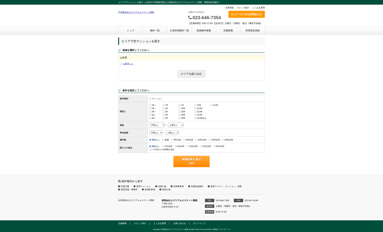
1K (182, 105)
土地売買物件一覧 (179, 30)
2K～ (154, 108)
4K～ (154, 115)
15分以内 (206, 146)
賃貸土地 (166, 189)
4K (166, 115)
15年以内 (215, 140)
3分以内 (168, 146)
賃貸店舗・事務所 (129, 189)
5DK (183, 118)
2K (166, 108)
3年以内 (177, 140)
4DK (183, 115)
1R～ (154, 105)
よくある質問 (258, 7)
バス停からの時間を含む (163, 149)
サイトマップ (199, 223)
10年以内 (202, 140)
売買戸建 (125, 186)
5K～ (154, 118)
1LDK (215, 105)
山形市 (128, 63)
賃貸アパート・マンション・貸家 (226, 186)
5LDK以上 (201, 118)
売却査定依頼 (252, 30)
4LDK (199, 115)
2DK (183, 108)
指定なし (156, 140)
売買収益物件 (197, 186)
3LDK (199, 111)
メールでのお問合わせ (248, 14)
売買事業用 (178, 186)
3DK (183, 111)
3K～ (154, 111)
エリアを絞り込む (191, 73)
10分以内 (193, 146)
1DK (199, 105)
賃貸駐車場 (150, 189)
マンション (157, 98)
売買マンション (143, 186)
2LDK (199, 108)
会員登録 (229, 7)
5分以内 (180, 146)
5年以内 (189, 140)
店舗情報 (228, 30)
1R (166, 105)
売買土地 (162, 186)
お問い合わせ (179, 223)
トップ (130, 30)
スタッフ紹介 (243, 7)
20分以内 (220, 146)
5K (166, 118)
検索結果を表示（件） (191, 161)
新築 (167, 140)
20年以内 (228, 140)
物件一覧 (155, 30)
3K (166, 111)
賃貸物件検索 (204, 30)
